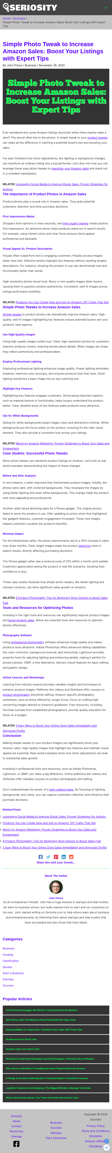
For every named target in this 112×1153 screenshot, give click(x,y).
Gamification (11, 961)
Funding (8, 954)
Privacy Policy (96, 1126)
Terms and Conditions (96, 1131)
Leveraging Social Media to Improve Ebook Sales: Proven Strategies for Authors (54, 816)
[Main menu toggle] (105, 7)
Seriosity (16, 1116)
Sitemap (16, 1136)
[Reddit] (71, 857)
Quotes (7, 967)
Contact (16, 1126)
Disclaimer (95, 1136)
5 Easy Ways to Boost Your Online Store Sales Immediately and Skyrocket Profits (55, 847)
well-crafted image (61, 789)
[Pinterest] (56, 857)
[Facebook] (41, 857)
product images (97, 137)
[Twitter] (48, 857)
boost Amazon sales (21, 620)
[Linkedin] (64, 857)
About (16, 1121)
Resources (16, 1131)
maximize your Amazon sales (70, 168)
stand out (85, 545)
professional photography (27, 642)
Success (8, 985)
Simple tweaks (12, 314)
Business (30, 65)
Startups (8, 979)
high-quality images (75, 223)
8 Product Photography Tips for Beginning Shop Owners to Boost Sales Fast (52, 841)
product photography (16, 694)
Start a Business (13, 973)
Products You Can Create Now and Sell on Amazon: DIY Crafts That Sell (62, 302)
